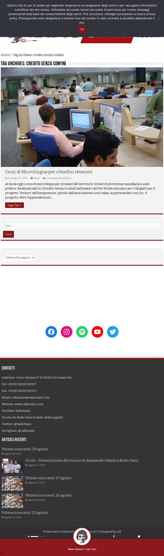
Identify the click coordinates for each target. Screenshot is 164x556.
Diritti (37, 178)
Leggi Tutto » (14, 205)
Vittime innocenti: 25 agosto (25, 513)
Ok (82, 29)
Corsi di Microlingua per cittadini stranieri (49, 171)
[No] (159, 18)
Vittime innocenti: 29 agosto (25, 449)
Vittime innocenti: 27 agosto (48, 478)
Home (5, 55)
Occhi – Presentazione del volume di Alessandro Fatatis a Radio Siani (81, 460)
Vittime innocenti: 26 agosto (48, 495)
